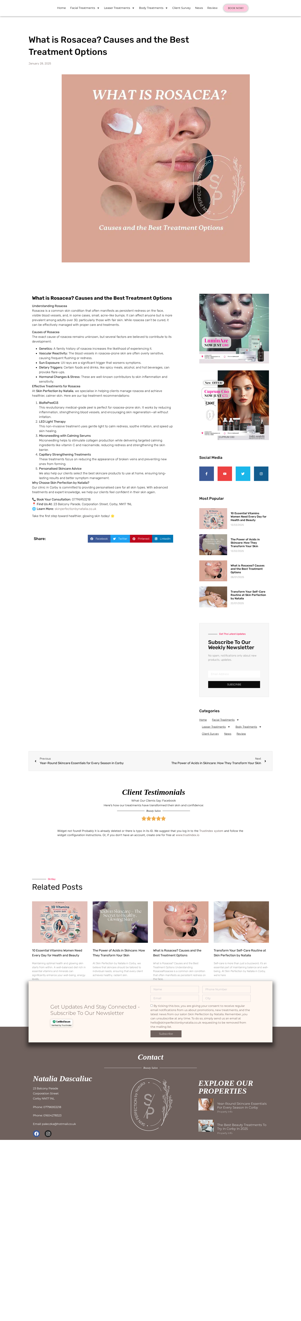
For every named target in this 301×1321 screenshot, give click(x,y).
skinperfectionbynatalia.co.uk (75, 509)
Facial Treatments (82, 8)
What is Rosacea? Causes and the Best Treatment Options (248, 569)
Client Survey (181, 8)
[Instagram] (48, 1133)
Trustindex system (211, 831)
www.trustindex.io (187, 835)
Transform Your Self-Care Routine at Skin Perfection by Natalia (248, 595)
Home (61, 8)
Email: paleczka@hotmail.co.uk (54, 1124)
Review (212, 8)
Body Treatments (151, 8)
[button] (99, 539)
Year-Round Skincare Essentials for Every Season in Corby (242, 1105)
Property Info (225, 1111)
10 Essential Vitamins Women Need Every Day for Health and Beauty (249, 517)
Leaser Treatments (117, 8)
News (199, 8)
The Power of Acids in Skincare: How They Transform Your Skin (245, 543)
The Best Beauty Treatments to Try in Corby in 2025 (241, 1127)
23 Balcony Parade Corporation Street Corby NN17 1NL (46, 1093)
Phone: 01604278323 (47, 1115)
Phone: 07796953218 (47, 1107)
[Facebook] (36, 1133)
